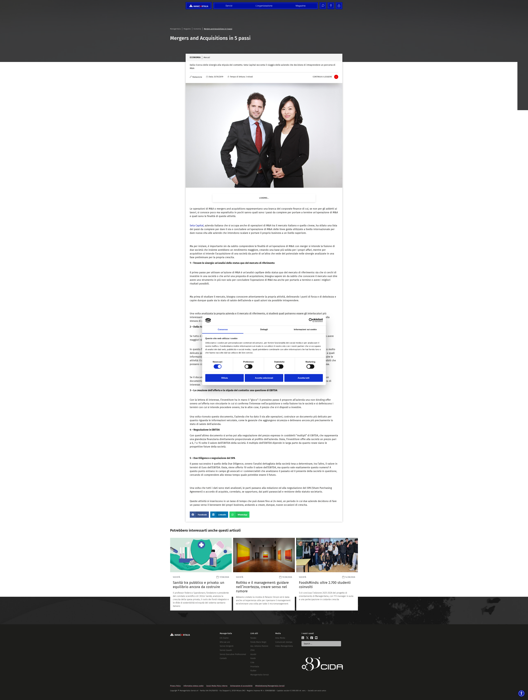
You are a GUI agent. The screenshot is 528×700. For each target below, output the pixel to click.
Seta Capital (197, 225)
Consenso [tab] (223, 329)
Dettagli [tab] (264, 329)
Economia (197, 29)
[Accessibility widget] (521, 693)
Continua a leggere (322, 77)
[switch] (248, 366)
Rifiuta (224, 378)
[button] (199, 515)
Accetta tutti (303, 378)
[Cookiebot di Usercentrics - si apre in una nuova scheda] (311, 320)
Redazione (197, 77)
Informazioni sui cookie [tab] (305, 329)
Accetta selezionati (264, 378)
